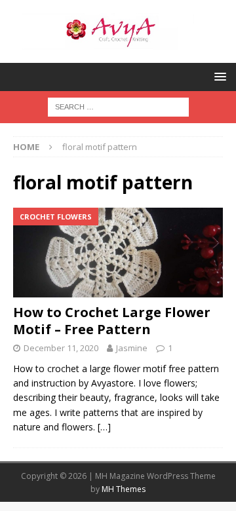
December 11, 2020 (61, 348)
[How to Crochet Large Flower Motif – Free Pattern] (118, 252)
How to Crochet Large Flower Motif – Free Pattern (111, 320)
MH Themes (124, 489)
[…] (104, 427)
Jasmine (132, 348)
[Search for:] (118, 106)
